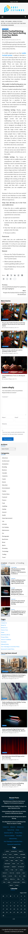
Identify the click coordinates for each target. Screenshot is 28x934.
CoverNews (13, 931)
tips (23, 879)
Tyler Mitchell (6, 39)
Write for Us (4, 627)
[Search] (25, 16)
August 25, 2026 (13, 732)
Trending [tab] (20, 563)
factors (18, 857)
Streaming (4, 548)
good (6, 860)
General (4, 512)
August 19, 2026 (13, 759)
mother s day (21, 866)
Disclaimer (3, 642)
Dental (4, 482)
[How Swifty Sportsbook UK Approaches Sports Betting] (5, 601)
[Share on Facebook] (7, 275)
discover (5, 857)
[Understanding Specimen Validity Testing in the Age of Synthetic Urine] (5, 580)
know (13, 863)
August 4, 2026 (13, 786)
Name (4, 417)
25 (7, 912)
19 (10, 909)
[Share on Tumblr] (7, 278)
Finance (4, 500)
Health (4, 515)
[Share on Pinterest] (22, 275)
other (11, 869)
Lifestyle (4, 524)
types (4, 882)
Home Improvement (7, 518)
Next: (14, 292)
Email (17, 417)
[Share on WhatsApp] (18, 275)
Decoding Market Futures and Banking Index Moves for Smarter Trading (18, 612)
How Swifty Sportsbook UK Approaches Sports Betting (18, 602)
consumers (22, 854)
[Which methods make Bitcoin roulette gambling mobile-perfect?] (14, 339)
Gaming (4, 509)
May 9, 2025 (12, 379)
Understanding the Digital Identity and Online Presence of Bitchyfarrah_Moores (14, 812)
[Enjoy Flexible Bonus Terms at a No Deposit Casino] (14, 365)
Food (3, 503)
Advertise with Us (5, 634)
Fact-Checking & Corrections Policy (10, 646)
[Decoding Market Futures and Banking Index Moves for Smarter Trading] (5, 611)
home (21, 860)
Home (2, 632)
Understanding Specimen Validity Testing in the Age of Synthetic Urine (18, 581)
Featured (4, 497)
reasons (18, 872)
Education (4, 485)
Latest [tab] (4, 563)
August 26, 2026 (13, 678)
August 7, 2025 (13, 353)
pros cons (11, 872)
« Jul (13, 919)
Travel (3, 557)
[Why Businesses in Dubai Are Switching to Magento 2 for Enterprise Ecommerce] (5, 570)
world (17, 885)
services (4, 876)
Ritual (3, 542)
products (5, 872)
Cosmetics (5, 476)
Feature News (5, 494)
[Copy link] (15, 278)
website (11, 885)
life (18, 863)
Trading (4, 554)
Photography (5, 536)
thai (20, 876)
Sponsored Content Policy (7, 649)
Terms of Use (4, 630)
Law (3, 521)
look (22, 863)
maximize (14, 866)
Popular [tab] (12, 563)
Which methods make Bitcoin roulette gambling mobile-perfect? (12, 350)
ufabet (9, 882)
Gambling (4, 506)
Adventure (5, 458)
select (23, 872)
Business (4, 470)
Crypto (4, 479)
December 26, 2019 (15, 39)
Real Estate (5, 539)
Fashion (4, 491)
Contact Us (4, 623)
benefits (21, 851)
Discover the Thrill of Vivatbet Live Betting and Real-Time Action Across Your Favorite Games (15, 257)
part (16, 869)
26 (10, 912)
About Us (3, 625)
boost (10, 854)
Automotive (5, 464)
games (23, 857)
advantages (14, 851)
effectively (11, 857)
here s (16, 860)
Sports (4, 545)
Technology (5, 551)
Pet (3, 533)
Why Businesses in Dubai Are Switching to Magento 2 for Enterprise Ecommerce (14, 802)
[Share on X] (11, 275)
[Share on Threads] (10, 278)
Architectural (5, 461)
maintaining (7, 866)
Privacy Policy (4, 637)
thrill (18, 879)
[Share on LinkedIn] (14, 275)
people (21, 869)
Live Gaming (5, 29)
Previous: (14, 286)
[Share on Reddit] (3, 278)
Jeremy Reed (5, 678)
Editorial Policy (5, 644)
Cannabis (4, 473)
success (10, 876)
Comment (5, 396)
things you (12, 879)
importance (7, 863)
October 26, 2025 (13, 327)
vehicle (23, 882)
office (6, 869)
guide (11, 860)
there (24, 876)
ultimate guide (16, 882)
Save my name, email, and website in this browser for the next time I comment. (13, 433)
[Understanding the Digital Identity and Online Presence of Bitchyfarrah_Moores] (5, 591)
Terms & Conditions (6, 639)
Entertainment (6, 488)
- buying (7, 851)
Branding (4, 467)
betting (5, 854)
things (5, 879)
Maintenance (5, 530)
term (15, 876)
